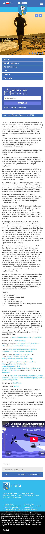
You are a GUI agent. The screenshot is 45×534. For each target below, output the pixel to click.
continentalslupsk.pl (31, 378)
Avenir (5, 380)
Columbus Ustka (26, 337)
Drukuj (23, 474)
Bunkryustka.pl (12, 380)
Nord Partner (17, 383)
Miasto (6, 59)
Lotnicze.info (16, 356)
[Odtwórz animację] (40, 15)
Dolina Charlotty (20, 340)
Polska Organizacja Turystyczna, (18, 349)
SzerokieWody (23, 375)
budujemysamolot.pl (14, 364)
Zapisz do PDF (35, 474)
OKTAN (40, 378)
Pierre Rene (13, 375)
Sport (5, 70)
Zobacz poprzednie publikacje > (15, 107)
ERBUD (21, 378)
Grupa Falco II (37, 337)
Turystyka (7, 78)
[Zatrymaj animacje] (36, 15)
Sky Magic (20, 362)
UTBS (9, 378)
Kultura (6, 74)
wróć (7, 474)
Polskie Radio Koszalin (22, 354)
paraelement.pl (11, 368)
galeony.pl (12, 366)
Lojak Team (12, 362)
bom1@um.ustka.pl (15, 497)
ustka (8, 464)
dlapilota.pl (19, 359)
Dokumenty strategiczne (13, 506)
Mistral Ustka (32, 375)
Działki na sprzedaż (11, 508)
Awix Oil (16, 386)
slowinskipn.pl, (22, 368)
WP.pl (9, 356)
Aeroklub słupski (29, 346)
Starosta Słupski (27, 351)
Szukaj (4, 3)
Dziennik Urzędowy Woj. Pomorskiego (32, 507)
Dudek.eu (15, 378)
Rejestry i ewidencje (30, 509)
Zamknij (6, 530)
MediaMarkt (6, 372)
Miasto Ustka (16, 337)
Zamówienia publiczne (12, 509)
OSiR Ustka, (12, 370)
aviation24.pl (28, 359)
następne (30, 53)
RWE (21, 346)
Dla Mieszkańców (11, 63)
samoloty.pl (11, 359)
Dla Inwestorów (10, 67)
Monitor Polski (29, 504)
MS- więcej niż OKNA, (24, 344)
